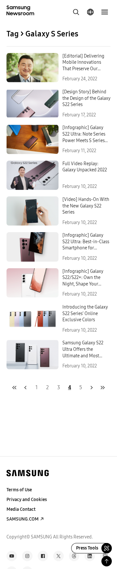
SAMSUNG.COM (22, 519)
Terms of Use (19, 490)
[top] (106, 561)
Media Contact (20, 509)
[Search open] (76, 12)
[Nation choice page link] (90, 12)
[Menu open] (104, 12)
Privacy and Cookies (26, 499)
